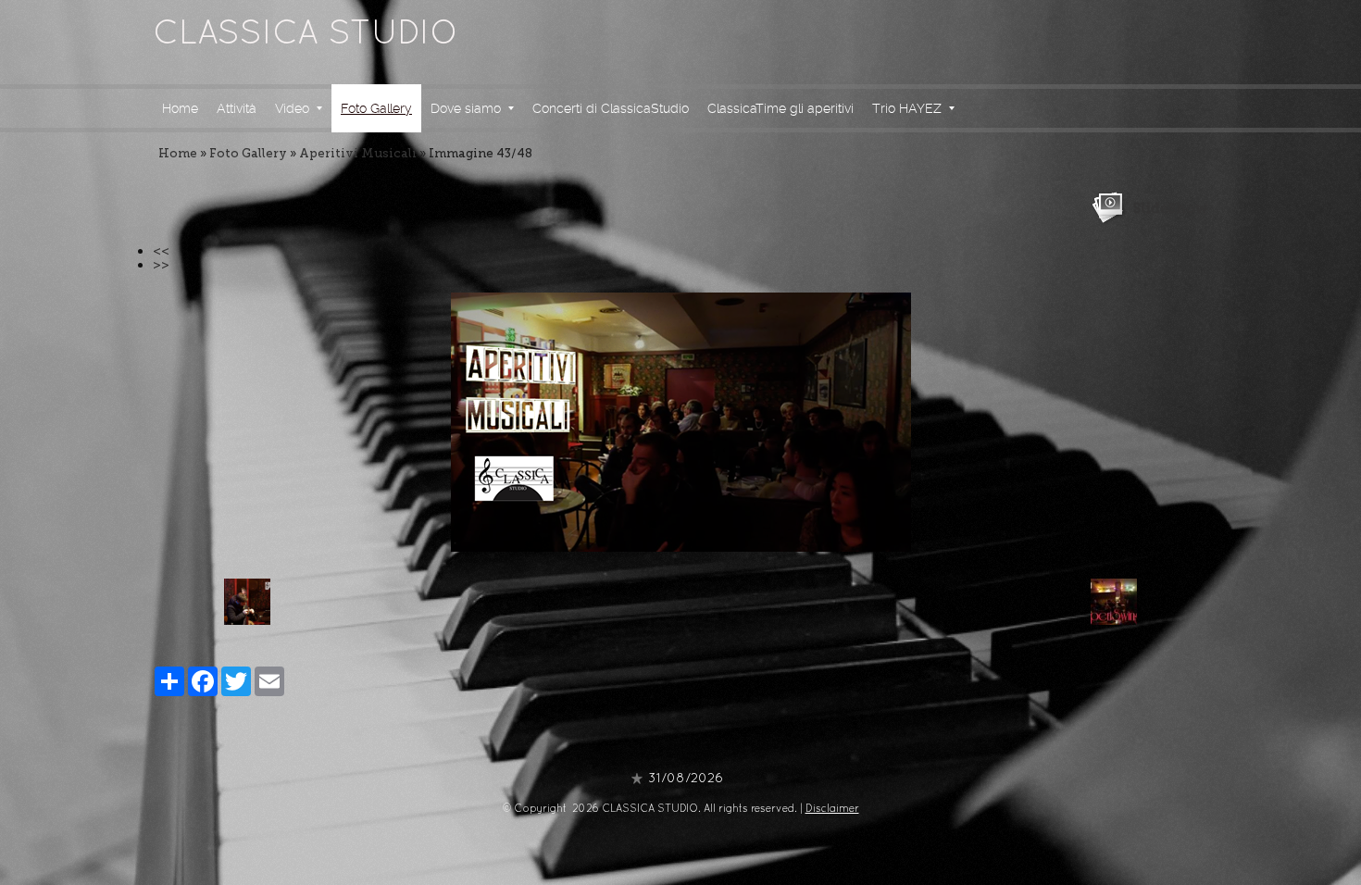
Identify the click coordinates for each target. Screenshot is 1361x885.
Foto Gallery (376, 108)
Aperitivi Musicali (358, 153)
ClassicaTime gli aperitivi (780, 108)
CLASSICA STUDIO (305, 35)
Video (292, 108)
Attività (236, 108)
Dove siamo (466, 108)
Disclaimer (832, 809)
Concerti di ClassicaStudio (610, 108)
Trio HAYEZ (907, 108)
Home (180, 108)
